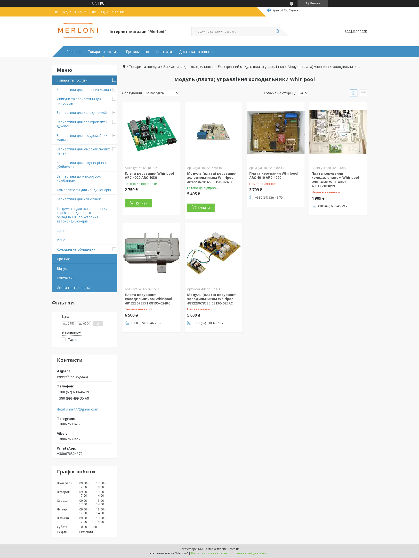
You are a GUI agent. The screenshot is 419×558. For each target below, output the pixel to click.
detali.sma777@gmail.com (77, 409)
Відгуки (63, 268)
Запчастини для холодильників (82, 112)
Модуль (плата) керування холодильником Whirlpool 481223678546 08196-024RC (211, 177)
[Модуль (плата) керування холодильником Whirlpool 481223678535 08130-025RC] (213, 253)
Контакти (164, 51)
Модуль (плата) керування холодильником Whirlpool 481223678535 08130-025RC (211, 298)
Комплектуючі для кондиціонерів (84, 190)
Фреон (62, 230)
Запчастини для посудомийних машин (82, 137)
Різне (61, 240)
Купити (141, 203)
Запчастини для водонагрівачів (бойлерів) (82, 164)
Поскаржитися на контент (209, 553)
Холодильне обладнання (77, 249)
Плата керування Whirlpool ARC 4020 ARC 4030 (149, 175)
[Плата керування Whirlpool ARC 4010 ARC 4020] (276, 132)
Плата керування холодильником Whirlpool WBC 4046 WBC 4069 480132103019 (335, 180)
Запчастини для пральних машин (84, 89)
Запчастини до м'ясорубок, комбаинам (79, 178)
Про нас (63, 258)
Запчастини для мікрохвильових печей (83, 151)
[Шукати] (277, 31)
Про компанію (137, 51)
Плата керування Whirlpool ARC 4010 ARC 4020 (273, 175)
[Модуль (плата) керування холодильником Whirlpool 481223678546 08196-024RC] (213, 132)
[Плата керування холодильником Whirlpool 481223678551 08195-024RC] (151, 253)
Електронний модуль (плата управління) (251, 67)
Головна (73, 51)
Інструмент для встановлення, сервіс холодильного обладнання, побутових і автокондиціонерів (82, 215)
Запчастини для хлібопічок (79, 199)
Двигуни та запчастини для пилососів (79, 101)
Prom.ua (234, 549)
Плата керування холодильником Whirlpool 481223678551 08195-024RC (148, 298)
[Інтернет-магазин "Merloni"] (78, 31)
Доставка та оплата (196, 51)
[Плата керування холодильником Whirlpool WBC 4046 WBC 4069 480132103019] (338, 132)
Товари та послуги (103, 51)
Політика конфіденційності (251, 553)
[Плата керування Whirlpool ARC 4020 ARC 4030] (151, 132)
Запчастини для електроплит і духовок (82, 124)
